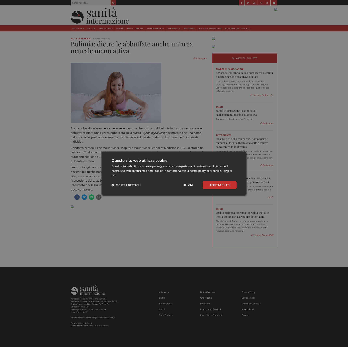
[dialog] (174, 173)
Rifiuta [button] (188, 184)
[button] (126, 185)
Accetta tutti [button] (220, 185)
